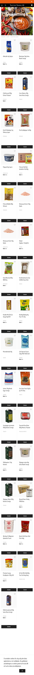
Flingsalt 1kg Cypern (7, 167)
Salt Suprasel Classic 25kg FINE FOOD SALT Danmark (24, 354)
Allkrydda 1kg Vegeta (8, 56)
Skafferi (7, 36)
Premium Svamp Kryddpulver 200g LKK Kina (8, 575)
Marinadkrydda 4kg (7, 351)
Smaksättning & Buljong (14, 36)
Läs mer (9, 73)
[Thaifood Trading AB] (17, 5)
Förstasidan (3, 36)
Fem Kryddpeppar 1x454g (25, 130)
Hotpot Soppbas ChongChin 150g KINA (24, 243)
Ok (22, 670)
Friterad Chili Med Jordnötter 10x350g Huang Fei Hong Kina (24, 169)
